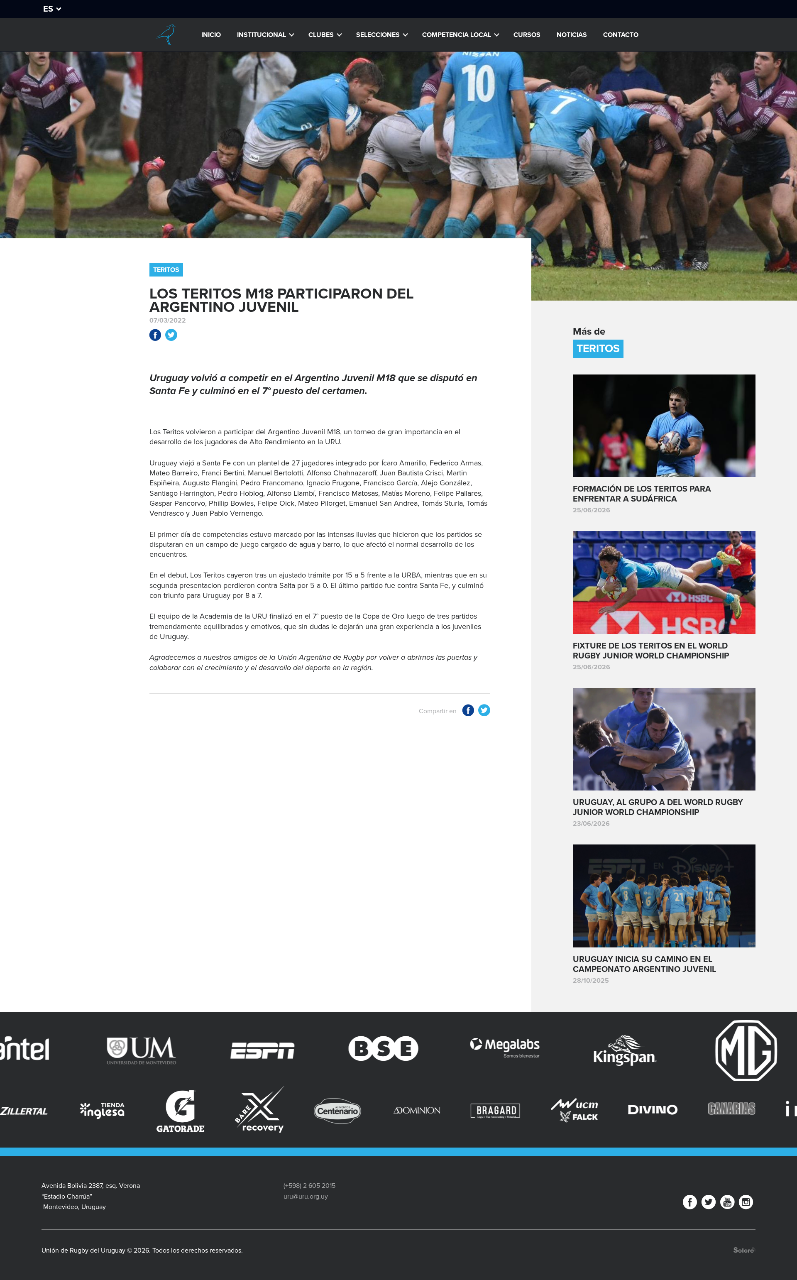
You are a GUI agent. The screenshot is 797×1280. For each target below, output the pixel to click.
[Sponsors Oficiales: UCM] (364, 1111)
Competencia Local (456, 35)
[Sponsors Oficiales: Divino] (443, 1111)
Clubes (321, 35)
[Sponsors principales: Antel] (722, 1050)
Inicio (211, 35)
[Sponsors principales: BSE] (238, 1050)
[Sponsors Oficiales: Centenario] (128, 1111)
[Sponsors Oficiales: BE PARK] (757, 1098)
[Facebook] (689, 1204)
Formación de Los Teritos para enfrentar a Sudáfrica (642, 494)
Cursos (526, 35)
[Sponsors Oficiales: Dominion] (207, 1111)
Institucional (261, 35)
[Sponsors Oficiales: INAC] (600, 1111)
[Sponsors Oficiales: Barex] (50, 1109)
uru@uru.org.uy (306, 1196)
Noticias (572, 35)
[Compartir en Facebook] (155, 336)
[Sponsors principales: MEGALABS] (359, 1050)
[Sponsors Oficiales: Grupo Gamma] (679, 1102)
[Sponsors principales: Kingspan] (480, 1050)
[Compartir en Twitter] (171, 336)
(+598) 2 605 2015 (309, 1186)
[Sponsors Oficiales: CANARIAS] (522, 1111)
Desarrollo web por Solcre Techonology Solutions (744, 1250)
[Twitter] (708, 1204)
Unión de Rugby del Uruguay (165, 34)
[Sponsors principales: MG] (601, 1050)
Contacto (620, 35)
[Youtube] (727, 1204)
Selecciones (378, 35)
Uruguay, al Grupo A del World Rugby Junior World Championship (658, 807)
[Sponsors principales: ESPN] (117, 1050)
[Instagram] (745, 1204)
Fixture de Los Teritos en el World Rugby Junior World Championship (651, 651)
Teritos (166, 270)
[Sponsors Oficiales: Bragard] (285, 1111)
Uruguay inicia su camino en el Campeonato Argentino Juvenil (644, 964)
